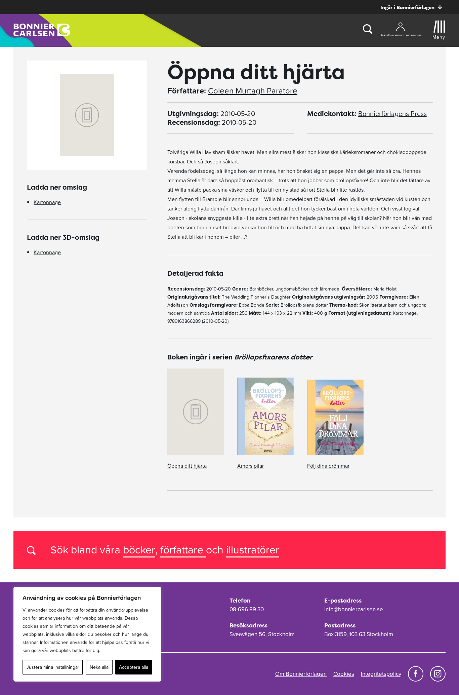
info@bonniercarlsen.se (353, 609)
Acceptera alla (133, 667)
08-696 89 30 (247, 609)
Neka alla (99, 667)
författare (183, 549)
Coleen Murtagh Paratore (252, 90)
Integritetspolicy (381, 673)
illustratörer (252, 549)
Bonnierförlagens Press (392, 114)
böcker (139, 549)
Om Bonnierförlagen (301, 673)
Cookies (343, 673)
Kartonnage (47, 202)
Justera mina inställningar (53, 667)
